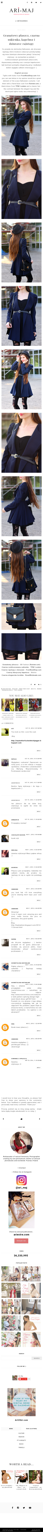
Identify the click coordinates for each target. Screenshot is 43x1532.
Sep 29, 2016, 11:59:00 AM (33, 1060)
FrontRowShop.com (29, 76)
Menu (11, 1428)
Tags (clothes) (31, 1428)
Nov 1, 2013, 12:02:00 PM (33, 849)
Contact (21, 1168)
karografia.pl (35, 1530)
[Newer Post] (3, 1119)
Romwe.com (34, 84)
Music (21, 1444)
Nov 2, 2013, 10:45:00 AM (34, 984)
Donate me (21, 1241)
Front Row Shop (24, 688)
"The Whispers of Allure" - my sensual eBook (21, 1487)
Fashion (15, 688)
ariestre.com (21, 1234)
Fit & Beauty (21, 1440)
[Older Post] (39, 1119)
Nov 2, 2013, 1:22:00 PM (34, 1023)
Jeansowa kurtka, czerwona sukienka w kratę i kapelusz (35, 715)
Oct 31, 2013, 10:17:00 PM (33, 782)
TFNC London (21, 86)
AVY (12, 728)
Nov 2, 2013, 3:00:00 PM (34, 1038)
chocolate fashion (18, 835)
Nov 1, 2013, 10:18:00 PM (33, 965)
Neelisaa (14, 850)
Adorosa (14, 867)
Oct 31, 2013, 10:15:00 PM (33, 758)
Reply (38, 750)
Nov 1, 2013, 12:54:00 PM (33, 867)
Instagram (28, 1172)
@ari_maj (21, 1187)
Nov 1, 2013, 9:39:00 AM (34, 834)
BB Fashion (7, 688)
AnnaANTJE (15, 820)
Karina (13, 939)
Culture (21, 1433)
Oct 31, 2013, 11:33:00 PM (33, 819)
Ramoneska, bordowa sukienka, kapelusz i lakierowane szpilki (21, 715)
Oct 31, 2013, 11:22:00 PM (33, 800)
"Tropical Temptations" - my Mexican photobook (35, 1487)
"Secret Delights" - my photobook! (7, 1486)
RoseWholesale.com (33, 675)
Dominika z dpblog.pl (19, 1058)
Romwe (39, 688)
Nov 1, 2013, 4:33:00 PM (34, 889)
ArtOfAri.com (21, 1420)
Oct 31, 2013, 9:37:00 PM (34, 728)
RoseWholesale (7, 690)
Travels (21, 1447)
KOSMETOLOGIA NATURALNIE (20, 963)
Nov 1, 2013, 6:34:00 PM (34, 908)
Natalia (14, 759)
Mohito (33, 688)
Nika (12, 1024)
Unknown (14, 889)
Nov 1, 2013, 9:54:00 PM (34, 938)
